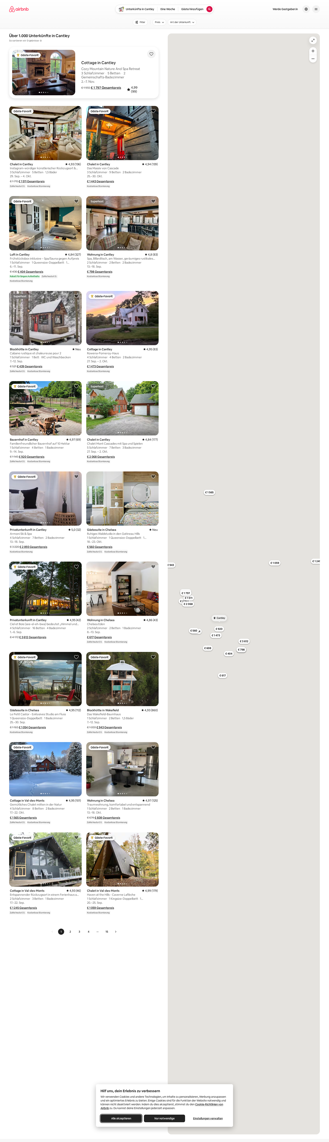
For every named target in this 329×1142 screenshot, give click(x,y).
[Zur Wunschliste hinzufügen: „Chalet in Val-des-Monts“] (153, 837)
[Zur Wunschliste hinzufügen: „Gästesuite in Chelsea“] (153, 476)
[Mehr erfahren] (41, 41)
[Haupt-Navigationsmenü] (316, 9)
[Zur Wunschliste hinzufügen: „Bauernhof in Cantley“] (76, 386)
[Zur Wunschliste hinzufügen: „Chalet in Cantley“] (76, 111)
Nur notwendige (164, 1118)
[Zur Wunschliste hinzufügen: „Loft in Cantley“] (76, 201)
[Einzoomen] (313, 51)
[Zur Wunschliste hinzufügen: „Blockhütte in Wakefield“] (153, 657)
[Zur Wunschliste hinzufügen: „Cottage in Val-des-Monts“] (76, 747)
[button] (106, 88)
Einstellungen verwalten (208, 1118)
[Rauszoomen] (313, 59)
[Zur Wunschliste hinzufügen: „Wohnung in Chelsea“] (153, 566)
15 (106, 931)
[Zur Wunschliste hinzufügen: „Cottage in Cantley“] (153, 296)
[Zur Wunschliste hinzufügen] (151, 54)
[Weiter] (115, 932)
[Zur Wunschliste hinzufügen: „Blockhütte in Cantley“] (76, 296)
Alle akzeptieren (121, 1118)
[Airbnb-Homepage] (19, 9)
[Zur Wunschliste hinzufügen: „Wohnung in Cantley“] (153, 201)
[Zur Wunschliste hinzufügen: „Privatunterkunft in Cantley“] (76, 476)
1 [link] (61, 931)
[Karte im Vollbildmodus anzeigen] (313, 40)
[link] (52, 932)
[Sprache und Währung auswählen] (306, 9)
